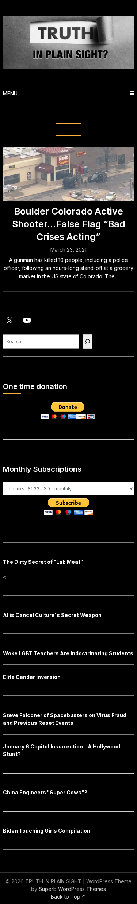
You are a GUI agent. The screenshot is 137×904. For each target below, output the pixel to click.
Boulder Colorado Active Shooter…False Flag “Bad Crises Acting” (68, 224)
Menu (10, 93)
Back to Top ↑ (68, 896)
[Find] (87, 341)
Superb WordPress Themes (72, 889)
